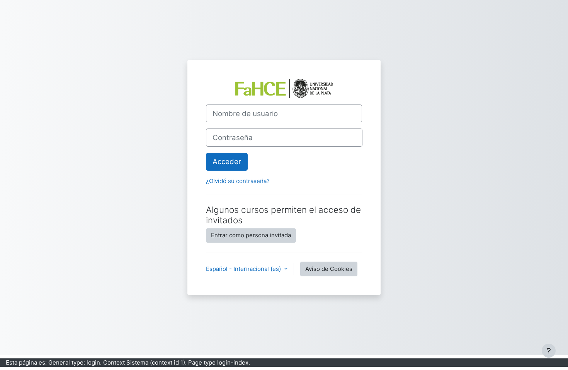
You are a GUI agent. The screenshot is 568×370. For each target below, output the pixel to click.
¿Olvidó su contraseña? (238, 181)
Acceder (227, 161)
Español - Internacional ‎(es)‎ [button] (244, 268)
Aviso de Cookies (328, 268)
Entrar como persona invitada (251, 235)
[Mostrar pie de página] (549, 351)
